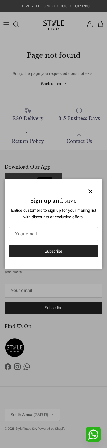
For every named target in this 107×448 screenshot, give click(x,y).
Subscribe (53, 251)
